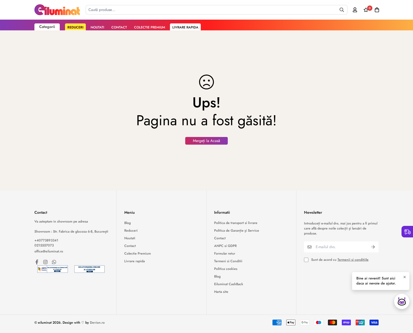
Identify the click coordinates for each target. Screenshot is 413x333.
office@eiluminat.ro (48, 251)
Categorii (47, 26)
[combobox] (217, 10)
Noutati (97, 27)
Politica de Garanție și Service (236, 230)
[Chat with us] (401, 301)
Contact (119, 27)
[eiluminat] (57, 10)
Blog (127, 222)
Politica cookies (225, 268)
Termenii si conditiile (353, 259)
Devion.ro (97, 322)
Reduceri (75, 27)
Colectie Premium (149, 27)
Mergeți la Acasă (206, 140)
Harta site (221, 291)
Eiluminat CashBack (228, 284)
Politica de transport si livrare (235, 222)
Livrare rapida (185, 27)
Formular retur (224, 253)
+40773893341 (46, 240)
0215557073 (44, 245)
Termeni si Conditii (228, 261)
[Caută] (341, 9)
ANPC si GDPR (225, 245)
